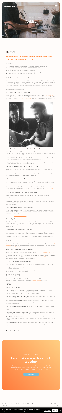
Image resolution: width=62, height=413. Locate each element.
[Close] (60, 410)
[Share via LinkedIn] (14, 330)
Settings (47, 410)
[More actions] (55, 52)
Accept (55, 410)
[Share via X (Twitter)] (10, 330)
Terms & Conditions (55, 403)
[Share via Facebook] (7, 330)
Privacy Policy (57, 405)
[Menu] (56, 6)
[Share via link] (18, 330)
